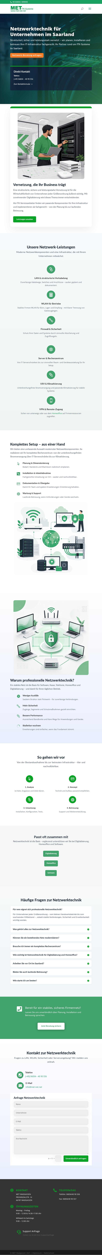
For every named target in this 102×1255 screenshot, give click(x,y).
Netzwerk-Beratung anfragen (27, 55)
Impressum (37, 1253)
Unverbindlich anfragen (76, 1159)
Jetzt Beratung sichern (51, 1026)
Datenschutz (49, 1253)
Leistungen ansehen (24, 219)
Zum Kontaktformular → (23, 84)
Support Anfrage (31, 1231)
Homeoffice (57, 413)
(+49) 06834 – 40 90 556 (23, 79)
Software (51, 873)
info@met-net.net (34, 1087)
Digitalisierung (51, 853)
